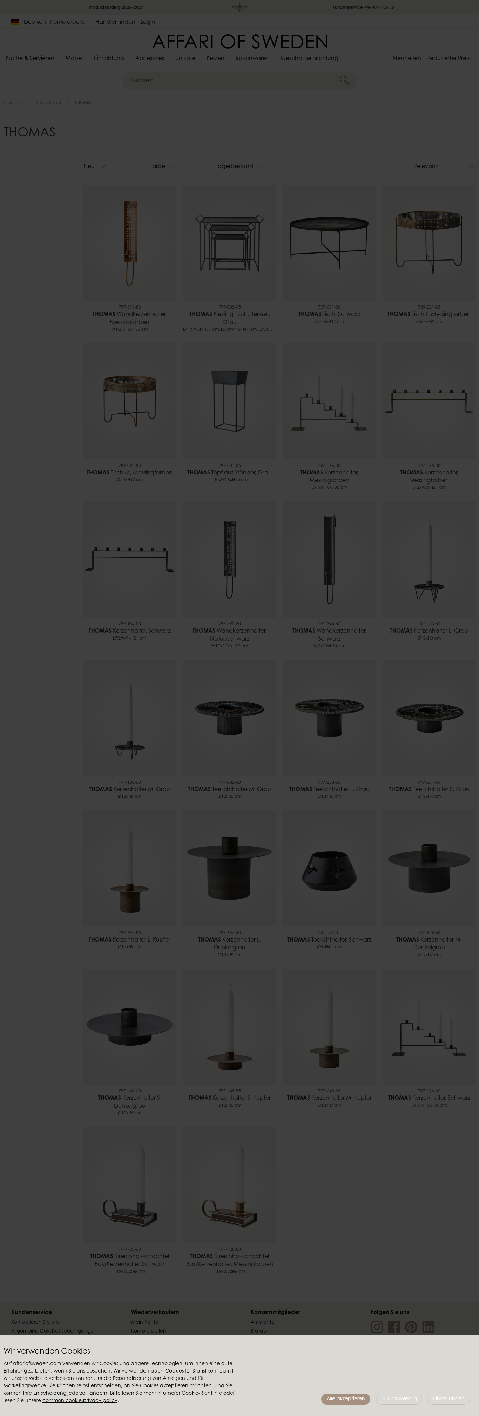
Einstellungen (449, 1399)
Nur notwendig (399, 1399)
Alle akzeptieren (345, 1399)
